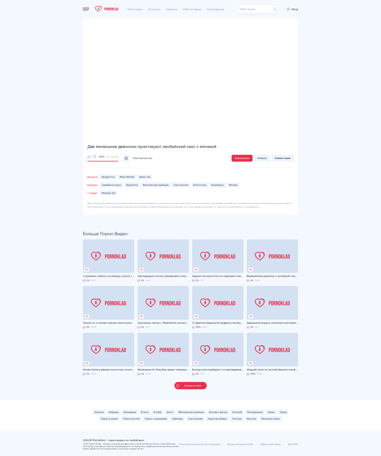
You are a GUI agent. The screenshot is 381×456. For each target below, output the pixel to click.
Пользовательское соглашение (199, 444)
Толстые (237, 418)
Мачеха (233, 185)
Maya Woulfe (127, 176)
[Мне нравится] (89, 157)
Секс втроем (181, 185)
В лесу (145, 412)
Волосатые (199, 185)
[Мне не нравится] (94, 157)
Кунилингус (217, 185)
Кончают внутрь (218, 412)
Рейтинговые (192, 9)
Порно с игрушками (156, 418)
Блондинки (130, 412)
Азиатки (99, 412)
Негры (271, 412)
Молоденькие (255, 412)
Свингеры (177, 418)
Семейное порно (111, 185)
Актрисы (154, 9)
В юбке (158, 412)
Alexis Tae (144, 176)
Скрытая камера (217, 418)
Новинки (171, 9)
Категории (135, 9)
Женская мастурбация (155, 185)
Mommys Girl (108, 193)
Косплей (237, 412)
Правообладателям (240, 444)
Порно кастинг (131, 418)
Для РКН (293, 444)
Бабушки (114, 412)
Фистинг (251, 418)
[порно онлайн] (106, 9)
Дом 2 (170, 412)
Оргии (283, 412)
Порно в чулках (109, 418)
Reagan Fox (108, 176)
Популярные (215, 9)
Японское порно (270, 418)
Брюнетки (132, 185)
